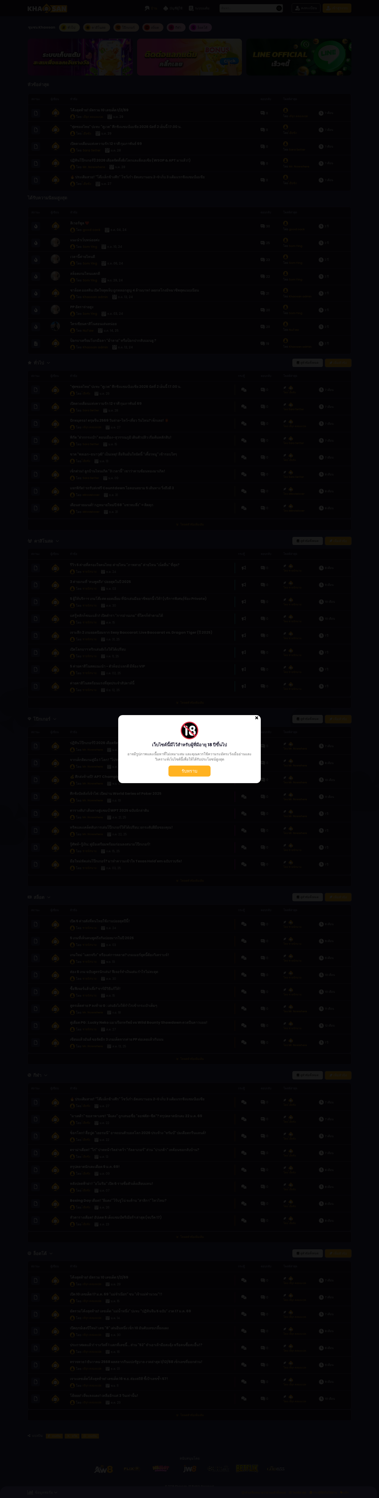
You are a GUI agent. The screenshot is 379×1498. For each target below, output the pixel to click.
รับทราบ (189, 771)
